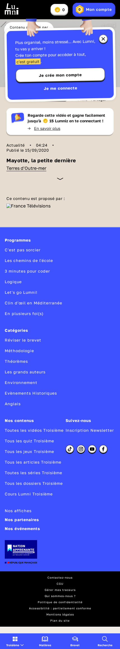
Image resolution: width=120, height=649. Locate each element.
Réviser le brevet (23, 340)
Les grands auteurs (25, 371)
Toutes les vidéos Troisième (34, 430)
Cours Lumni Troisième (29, 493)
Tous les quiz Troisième (29, 440)
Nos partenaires (22, 519)
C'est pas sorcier (22, 249)
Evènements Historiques (31, 393)
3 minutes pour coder (27, 271)
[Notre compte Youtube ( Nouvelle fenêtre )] (92, 449)
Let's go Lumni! (21, 292)
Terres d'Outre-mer (26, 168)
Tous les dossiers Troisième (34, 483)
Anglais (13, 403)
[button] (15, 641)
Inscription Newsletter (90, 430)
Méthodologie (19, 350)
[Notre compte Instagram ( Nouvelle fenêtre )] (81, 449)
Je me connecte (60, 88)
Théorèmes (16, 361)
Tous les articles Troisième (33, 462)
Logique (13, 281)
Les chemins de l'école (29, 260)
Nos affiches (18, 510)
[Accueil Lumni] (12, 9)
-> (44, 128)
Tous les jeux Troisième (29, 451)
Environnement (21, 382)
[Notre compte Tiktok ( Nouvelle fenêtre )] (70, 449)
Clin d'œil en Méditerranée (33, 302)
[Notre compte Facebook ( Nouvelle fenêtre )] (103, 449)
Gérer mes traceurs (60, 589)
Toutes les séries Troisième (33, 472)
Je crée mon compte (60, 75)
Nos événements (22, 528)
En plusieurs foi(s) (24, 313)
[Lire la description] (60, 179)
